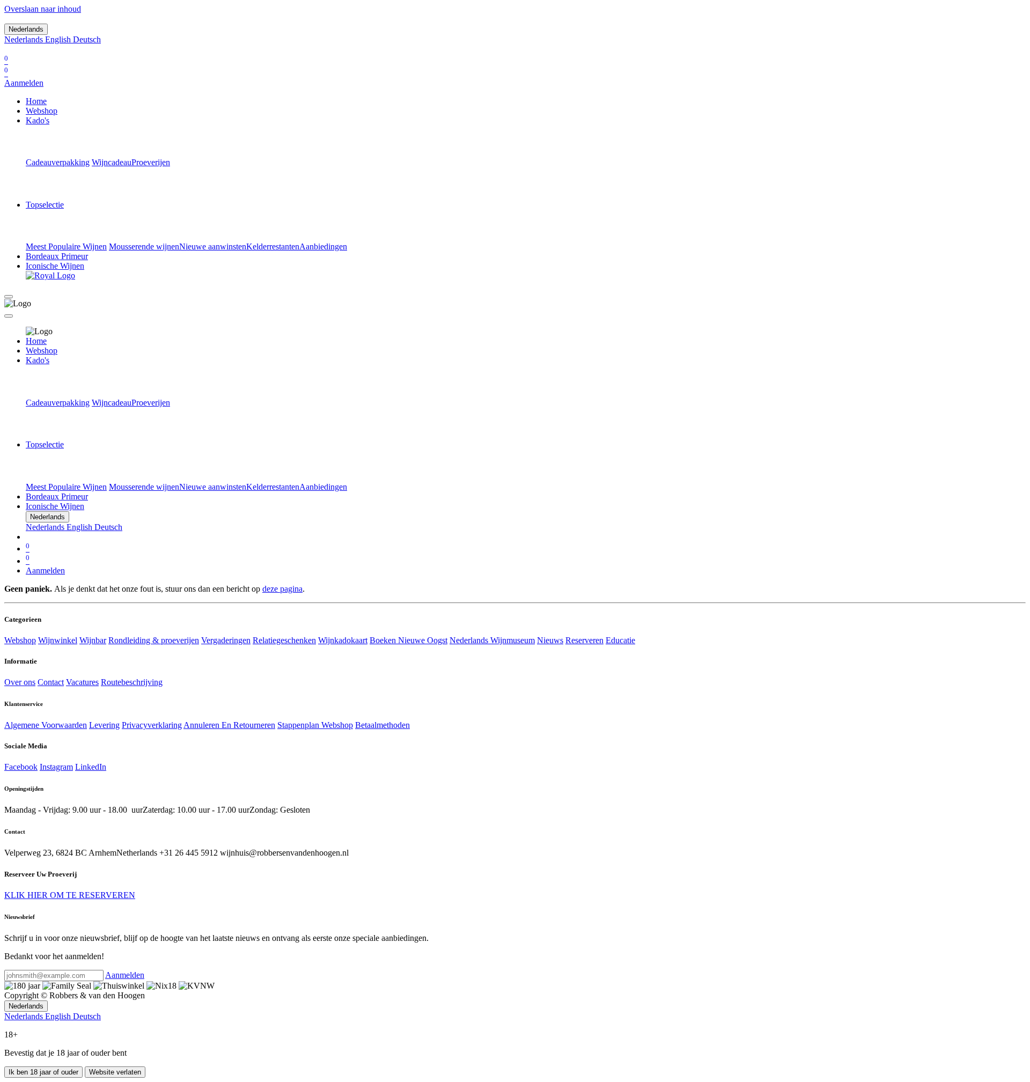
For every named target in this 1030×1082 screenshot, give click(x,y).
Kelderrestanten (272, 246)
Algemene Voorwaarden (45, 725)
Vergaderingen (226, 640)
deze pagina (282, 588)
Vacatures (82, 682)
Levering (104, 725)
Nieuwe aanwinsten (212, 246)
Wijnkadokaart (342, 640)
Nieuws (550, 640)
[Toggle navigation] (8, 296)
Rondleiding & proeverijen (153, 640)
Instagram (56, 766)
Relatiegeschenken (284, 640)
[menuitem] (24, 39)
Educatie (620, 640)
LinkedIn (90, 766)
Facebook (21, 766)
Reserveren (584, 640)
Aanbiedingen (323, 246)
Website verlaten (115, 1072)
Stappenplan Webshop (315, 725)
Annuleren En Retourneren (229, 725)
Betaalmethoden (382, 725)
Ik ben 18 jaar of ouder (43, 1072)
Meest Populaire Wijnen (66, 246)
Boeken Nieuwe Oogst (408, 640)
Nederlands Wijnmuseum (492, 640)
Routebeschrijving (132, 682)
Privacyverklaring (152, 725)
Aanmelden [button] (124, 975)
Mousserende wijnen (144, 246)
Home (36, 340)
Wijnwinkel (57, 640)
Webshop (20, 640)
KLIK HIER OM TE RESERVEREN (69, 895)
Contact (51, 682)
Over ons (19, 682)
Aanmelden (23, 82)
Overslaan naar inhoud (42, 8)
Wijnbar (92, 640)
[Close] (8, 316)
